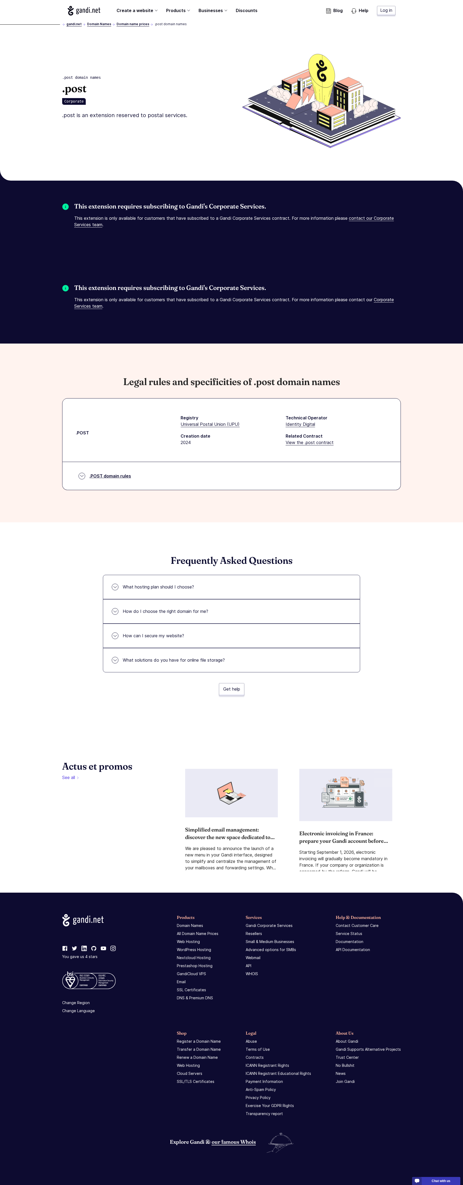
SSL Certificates (191, 990)
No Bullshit (345, 1065)
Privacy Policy (258, 1097)
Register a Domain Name (199, 1041)
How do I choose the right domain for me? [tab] (165, 611)
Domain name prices (133, 24)
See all (68, 777)
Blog (338, 10)
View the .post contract (310, 442)
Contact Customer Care (357, 925)
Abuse (251, 1041)
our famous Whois (234, 1141)
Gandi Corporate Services (269, 925)
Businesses (211, 10)
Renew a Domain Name (197, 1057)
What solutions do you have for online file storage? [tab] (174, 660)
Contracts (255, 1057)
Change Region (76, 1002)
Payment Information (264, 1081)
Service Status (349, 933)
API (248, 965)
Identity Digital (300, 424)
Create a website (135, 10)
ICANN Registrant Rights (267, 1065)
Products (176, 10)
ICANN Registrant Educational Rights (278, 1073)
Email (181, 981)
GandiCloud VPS (191, 973)
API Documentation (353, 949)
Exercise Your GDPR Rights (270, 1105)
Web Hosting (188, 941)
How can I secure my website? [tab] (153, 635)
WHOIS (252, 973)
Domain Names (99, 24)
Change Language (78, 1010)
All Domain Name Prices (197, 933)
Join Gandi (345, 1081)
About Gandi (347, 1041)
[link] (65, 948)
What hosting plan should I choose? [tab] (158, 587)
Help (363, 10)
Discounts (246, 10)
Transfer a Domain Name (199, 1049)
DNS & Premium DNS (195, 998)
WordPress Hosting (194, 949)
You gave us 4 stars (80, 956)
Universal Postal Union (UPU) (210, 424)
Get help (231, 689)
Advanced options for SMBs (271, 949)
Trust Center (347, 1057)
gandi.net (74, 24)
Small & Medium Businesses (270, 941)
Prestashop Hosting (194, 965)
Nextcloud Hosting (194, 957)
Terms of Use (258, 1049)
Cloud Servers (189, 1073)
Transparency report (264, 1113)
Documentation (349, 941)
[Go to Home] (84, 11)
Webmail (253, 957)
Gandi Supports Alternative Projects (368, 1049)
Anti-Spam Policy (261, 1089)
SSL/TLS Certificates (195, 1081)
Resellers (254, 933)
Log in (386, 10)
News (341, 1073)
